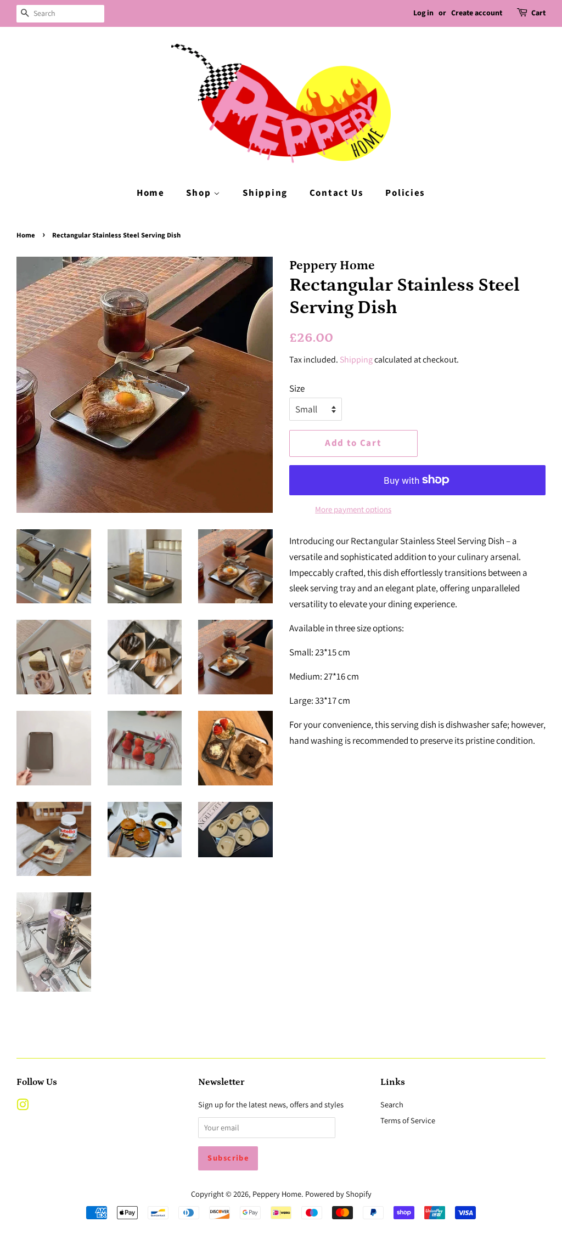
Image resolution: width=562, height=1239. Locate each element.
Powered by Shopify (338, 1194)
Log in (423, 13)
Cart (538, 13)
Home (151, 193)
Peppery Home (276, 1194)
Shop (199, 193)
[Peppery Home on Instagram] (22, 1106)
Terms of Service (407, 1120)
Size (297, 388)
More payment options (353, 509)
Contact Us (337, 193)
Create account (476, 13)
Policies (405, 193)
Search (391, 1104)
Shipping (265, 193)
